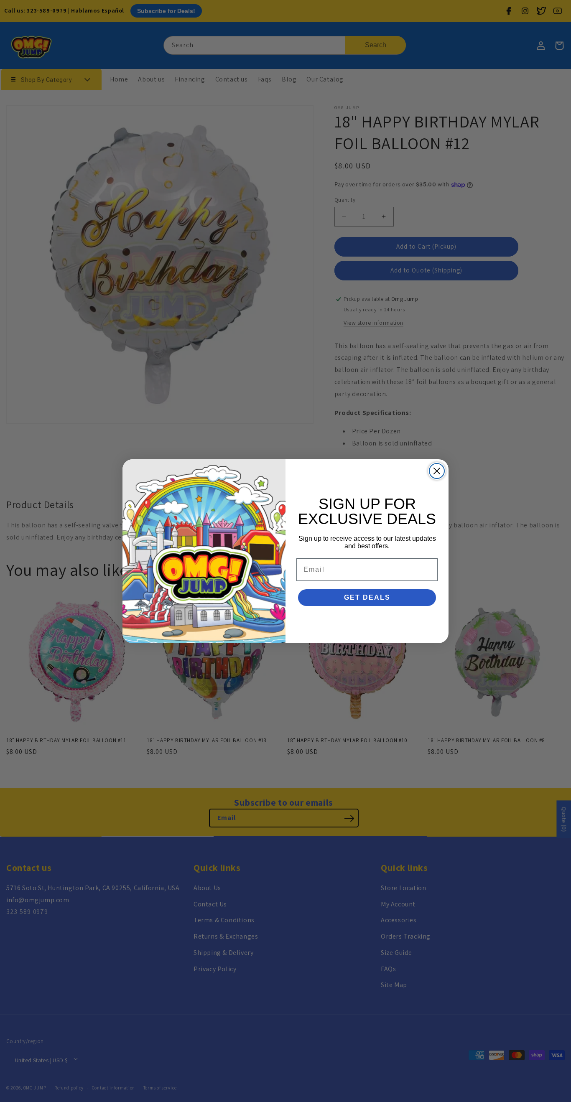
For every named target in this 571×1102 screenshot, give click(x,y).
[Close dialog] (436, 470)
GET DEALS (367, 597)
